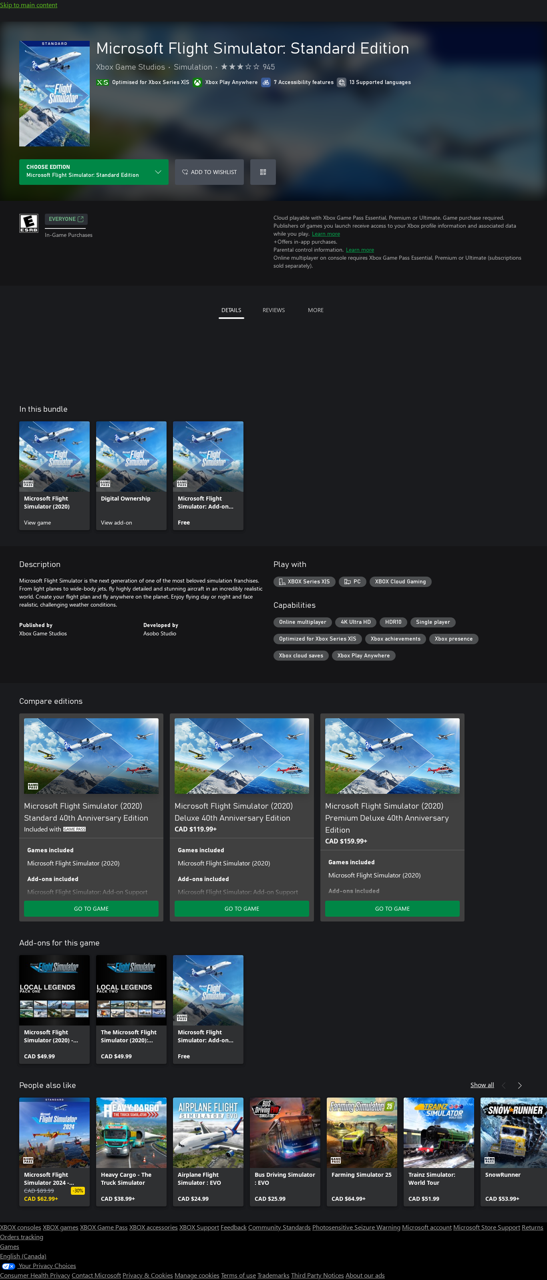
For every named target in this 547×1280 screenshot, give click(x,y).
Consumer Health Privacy (35, 1275)
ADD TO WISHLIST (214, 172)
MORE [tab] (316, 310)
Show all (482, 1084)
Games (9, 1246)
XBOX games (60, 1227)
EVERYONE (62, 219)
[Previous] (504, 1085)
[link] (54, 475)
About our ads (365, 1275)
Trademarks (273, 1275)
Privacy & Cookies (148, 1275)
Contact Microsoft (96, 1275)
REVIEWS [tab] (274, 310)
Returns (532, 1227)
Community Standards (279, 1227)
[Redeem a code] (263, 172)
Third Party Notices (317, 1275)
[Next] (520, 1085)
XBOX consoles (20, 1227)
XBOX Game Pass (104, 1227)
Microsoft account (427, 1227)
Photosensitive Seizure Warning (356, 1227)
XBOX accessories (153, 1227)
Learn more (326, 233)
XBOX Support (199, 1227)
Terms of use (238, 1275)
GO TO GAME (91, 908)
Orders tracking (21, 1236)
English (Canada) (23, 1256)
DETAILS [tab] (231, 310)
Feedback (234, 1227)
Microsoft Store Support (486, 1227)
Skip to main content (28, 4)
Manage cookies (197, 1275)
